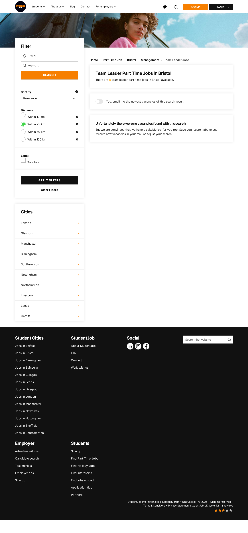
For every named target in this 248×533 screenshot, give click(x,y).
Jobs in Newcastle (27, 411)
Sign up (20, 480)
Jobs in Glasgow (26, 375)
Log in (221, 7)
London (26, 223)
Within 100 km (36, 139)
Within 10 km (36, 117)
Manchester (28, 243)
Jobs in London (25, 396)
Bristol (131, 60)
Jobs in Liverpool (26, 389)
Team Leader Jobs (176, 60)
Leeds (25, 305)
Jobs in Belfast (25, 346)
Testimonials (23, 465)
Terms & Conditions (154, 505)
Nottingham (29, 274)
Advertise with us (26, 451)
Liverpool (27, 295)
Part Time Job (112, 60)
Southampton (30, 264)
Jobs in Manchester (28, 404)
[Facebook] (147, 346)
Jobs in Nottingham (28, 418)
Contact (85, 6)
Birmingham (29, 254)
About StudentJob (83, 346)
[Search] (175, 6)
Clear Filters (49, 190)
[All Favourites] (164, 6)
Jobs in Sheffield (26, 425)
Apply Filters (49, 180)
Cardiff (25, 316)
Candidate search (27, 458)
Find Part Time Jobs (84, 458)
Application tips (81, 487)
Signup (195, 7)
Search (49, 75)
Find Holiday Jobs (83, 465)
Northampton (30, 285)
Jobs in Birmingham (28, 360)
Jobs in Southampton (29, 433)
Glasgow (27, 233)
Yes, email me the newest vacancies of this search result (145, 101)
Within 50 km (36, 132)
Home (94, 60)
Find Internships (81, 473)
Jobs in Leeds (24, 382)
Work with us (79, 367)
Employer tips (24, 473)
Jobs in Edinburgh (27, 367)
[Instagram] (139, 346)
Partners (76, 495)
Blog (72, 6)
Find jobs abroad (82, 480)
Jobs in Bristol (24, 353)
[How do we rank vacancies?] (76, 92)
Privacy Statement (179, 505)
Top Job (33, 162)
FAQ (73, 353)
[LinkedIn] (131, 346)
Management (150, 60)
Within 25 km (36, 124)
